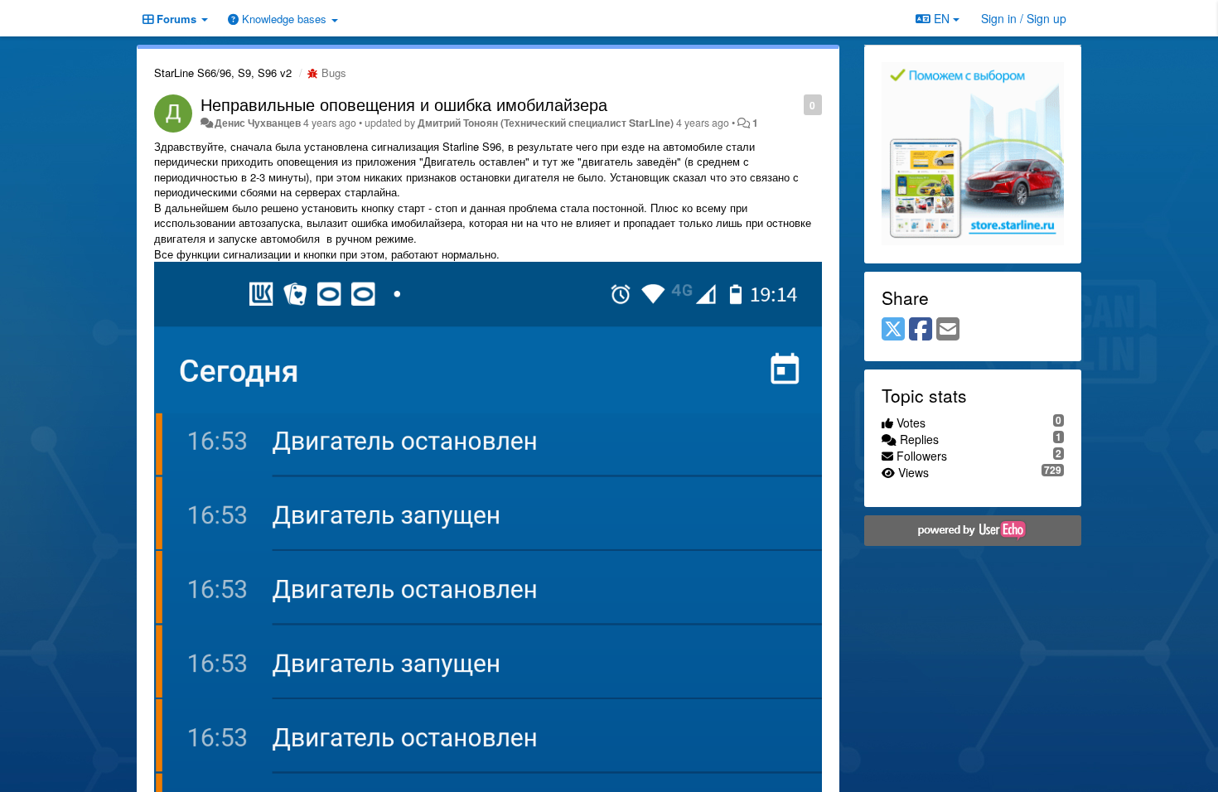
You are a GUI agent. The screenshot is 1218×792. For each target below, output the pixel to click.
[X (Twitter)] (893, 330)
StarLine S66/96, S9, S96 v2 (223, 72)
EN (941, 18)
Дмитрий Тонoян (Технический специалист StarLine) (546, 122)
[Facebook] (920, 330)
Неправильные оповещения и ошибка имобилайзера (404, 104)
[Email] (947, 330)
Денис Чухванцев (258, 122)
